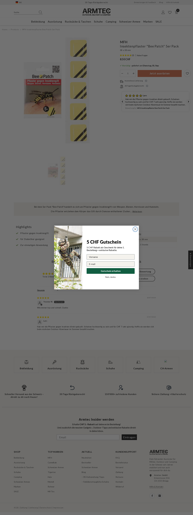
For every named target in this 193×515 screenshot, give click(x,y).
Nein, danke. (110, 277)
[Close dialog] (135, 229)
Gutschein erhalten (111, 271)
